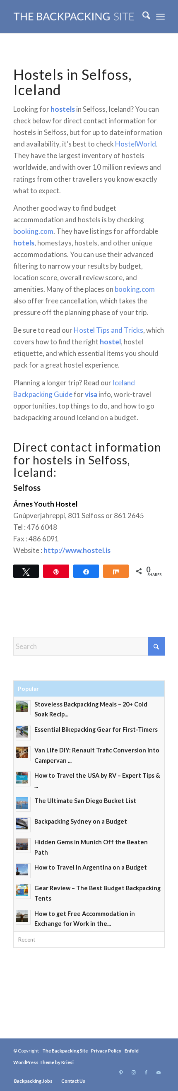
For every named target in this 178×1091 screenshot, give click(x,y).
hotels (23, 242)
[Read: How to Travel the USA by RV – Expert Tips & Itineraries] (23, 778)
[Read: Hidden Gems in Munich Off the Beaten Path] (23, 845)
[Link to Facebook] (146, 1072)
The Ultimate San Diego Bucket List (85, 800)
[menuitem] (142, 16)
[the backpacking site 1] (73, 16)
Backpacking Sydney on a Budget (80, 821)
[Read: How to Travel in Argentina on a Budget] (23, 870)
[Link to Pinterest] (121, 1072)
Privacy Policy (106, 1050)
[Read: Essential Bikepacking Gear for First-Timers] (23, 733)
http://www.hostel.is (77, 550)
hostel (110, 341)
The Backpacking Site (65, 1050)
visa (91, 394)
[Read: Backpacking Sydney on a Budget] (23, 824)
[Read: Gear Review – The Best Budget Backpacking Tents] (23, 891)
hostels (63, 109)
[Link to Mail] (158, 1072)
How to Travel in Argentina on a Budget (90, 867)
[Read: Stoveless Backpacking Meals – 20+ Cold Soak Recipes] (23, 707)
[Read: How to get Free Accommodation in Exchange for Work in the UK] (23, 917)
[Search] (142, 16)
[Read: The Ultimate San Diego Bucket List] (23, 804)
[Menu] (160, 16)
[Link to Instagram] (133, 1072)
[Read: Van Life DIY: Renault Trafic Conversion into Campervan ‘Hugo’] (23, 753)
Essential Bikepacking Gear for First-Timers (96, 729)
